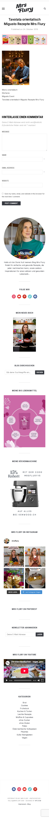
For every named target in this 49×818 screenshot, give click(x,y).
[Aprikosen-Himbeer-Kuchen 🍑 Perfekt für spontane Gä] (35, 578)
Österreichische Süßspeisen (25, 729)
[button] (3, 8)
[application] (24, 671)
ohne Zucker (24, 720)
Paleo (24, 726)
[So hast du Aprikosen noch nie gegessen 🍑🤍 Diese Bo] (35, 557)
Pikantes (24, 732)
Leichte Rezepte (24, 714)
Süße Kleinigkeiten (24, 735)
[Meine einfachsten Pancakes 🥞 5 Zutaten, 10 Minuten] (14, 578)
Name (4, 155)
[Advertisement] (24, 762)
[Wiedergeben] (7, 680)
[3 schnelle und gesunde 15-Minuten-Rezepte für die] (14, 557)
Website (5, 181)
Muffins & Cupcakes (24, 717)
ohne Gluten (24, 723)
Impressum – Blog (24, 804)
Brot (24, 702)
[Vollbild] (42, 680)
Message (5, 132)
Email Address (8, 168)
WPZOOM (38, 801)
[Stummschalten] (39, 680)
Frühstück (24, 708)
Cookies (24, 705)
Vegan (24, 738)
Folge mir (24, 289)
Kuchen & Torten (24, 711)
